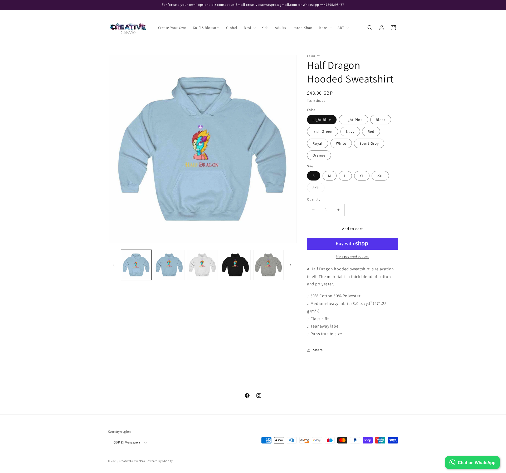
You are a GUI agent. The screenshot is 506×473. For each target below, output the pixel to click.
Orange (319, 155)
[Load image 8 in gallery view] (268, 265)
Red (371, 131)
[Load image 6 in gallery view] (235, 265)
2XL (380, 175)
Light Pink (353, 119)
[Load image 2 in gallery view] (169, 265)
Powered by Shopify (159, 461)
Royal (318, 143)
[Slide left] (114, 265)
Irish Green (323, 131)
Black (381, 119)
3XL (318, 188)
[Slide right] (290, 265)
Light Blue (322, 119)
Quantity (313, 199)
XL (362, 175)
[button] (249, 27)
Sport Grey (369, 143)
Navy (350, 131)
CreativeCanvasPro (132, 461)
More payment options (352, 256)
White (341, 143)
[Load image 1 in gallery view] (136, 265)
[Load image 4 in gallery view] (202, 265)
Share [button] (318, 350)
